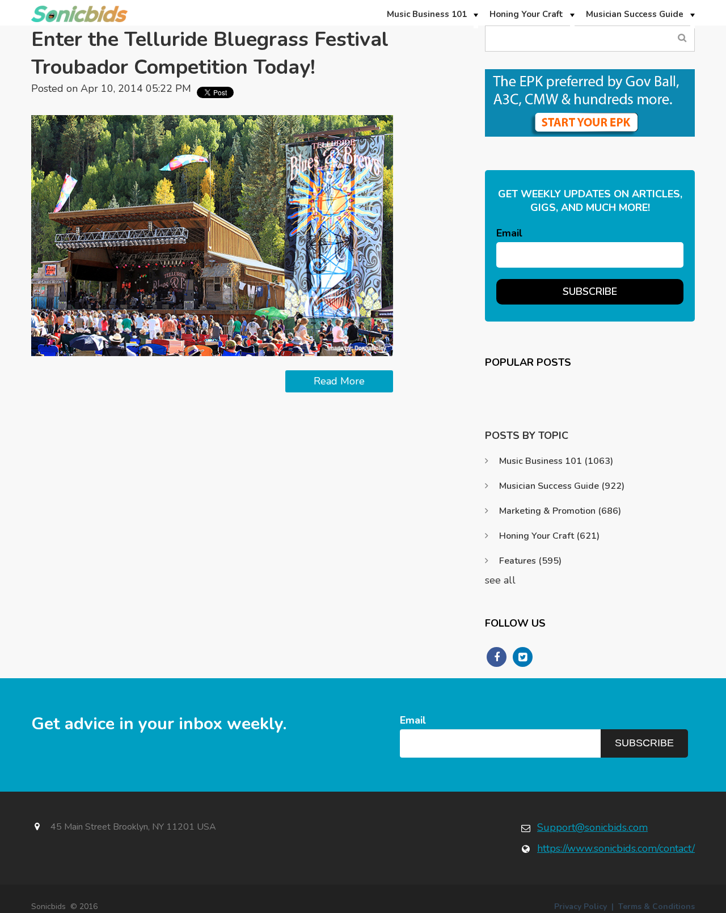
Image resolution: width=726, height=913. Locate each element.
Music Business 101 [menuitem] (427, 14)
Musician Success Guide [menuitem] (634, 14)
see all (500, 580)
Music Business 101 (556, 461)
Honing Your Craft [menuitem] (526, 14)
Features (530, 561)
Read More (339, 381)
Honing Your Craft (549, 536)
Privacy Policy (580, 906)
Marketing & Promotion (560, 511)
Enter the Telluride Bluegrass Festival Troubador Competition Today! (210, 53)
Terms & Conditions (656, 906)
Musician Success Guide (561, 486)
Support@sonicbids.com (592, 827)
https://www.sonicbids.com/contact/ (616, 848)
